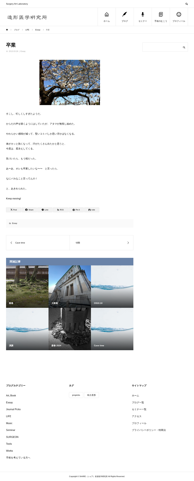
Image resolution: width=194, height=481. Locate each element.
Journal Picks (13, 409)
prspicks (76, 395)
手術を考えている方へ (18, 457)
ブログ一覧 (138, 402)
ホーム (107, 21)
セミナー (143, 21)
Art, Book (11, 395)
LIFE (8, 416)
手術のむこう (160, 21)
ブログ (125, 21)
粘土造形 (91, 395)
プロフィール (178, 21)
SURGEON (12, 437)
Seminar (10, 430)
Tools (9, 444)
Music (9, 423)
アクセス (137, 416)
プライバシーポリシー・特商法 (149, 430)
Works (9, 451)
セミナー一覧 (139, 409)
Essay (22, 51)
